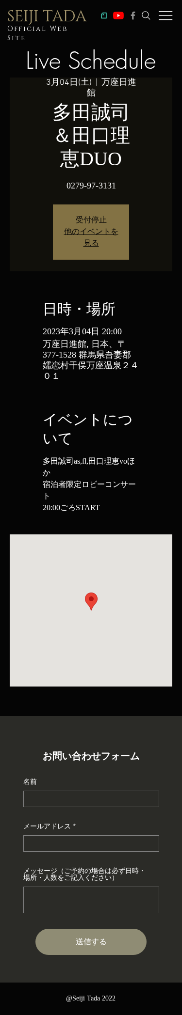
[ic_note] (104, 15)
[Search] (146, 15)
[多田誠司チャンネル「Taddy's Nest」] (118, 15)
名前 (30, 781)
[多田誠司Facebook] (133, 15)
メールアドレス (47, 826)
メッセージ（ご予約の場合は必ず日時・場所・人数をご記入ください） (84, 874)
